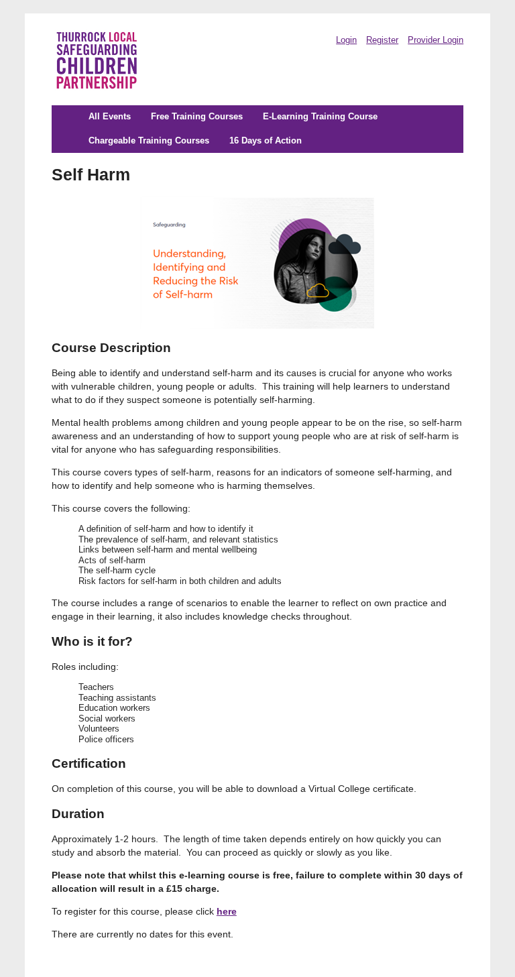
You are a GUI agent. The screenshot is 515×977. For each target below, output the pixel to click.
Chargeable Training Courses (149, 141)
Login (346, 40)
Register (382, 40)
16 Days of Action (265, 141)
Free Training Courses (197, 116)
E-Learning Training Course (320, 116)
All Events (110, 116)
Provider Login (435, 40)
